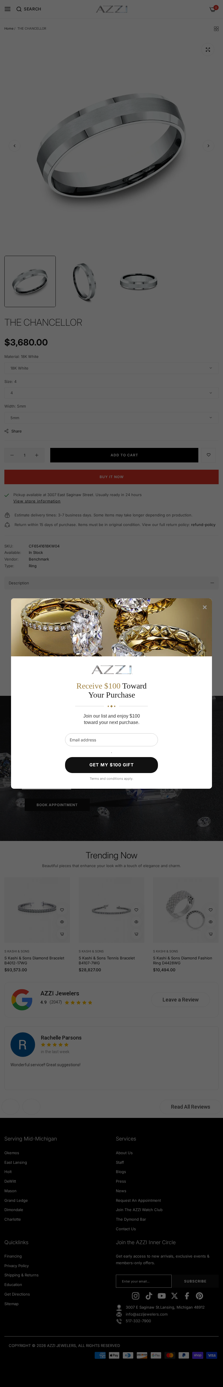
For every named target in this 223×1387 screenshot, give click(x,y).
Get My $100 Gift (111, 765)
